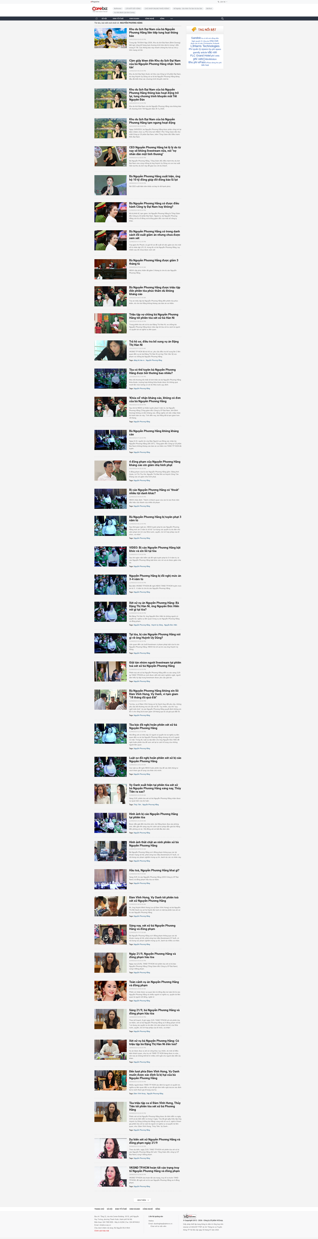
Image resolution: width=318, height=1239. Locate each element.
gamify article (200, 52)
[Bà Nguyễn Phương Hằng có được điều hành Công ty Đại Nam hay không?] (111, 212)
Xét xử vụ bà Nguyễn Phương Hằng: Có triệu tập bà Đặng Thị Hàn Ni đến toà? (154, 1042)
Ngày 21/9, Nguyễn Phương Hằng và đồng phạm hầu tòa (152, 955)
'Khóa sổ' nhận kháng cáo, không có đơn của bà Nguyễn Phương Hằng (155, 399)
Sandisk (196, 37)
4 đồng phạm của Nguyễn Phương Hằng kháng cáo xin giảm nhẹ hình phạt (154, 463)
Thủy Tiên (137, 805)
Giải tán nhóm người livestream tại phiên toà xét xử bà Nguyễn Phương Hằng (155, 664)
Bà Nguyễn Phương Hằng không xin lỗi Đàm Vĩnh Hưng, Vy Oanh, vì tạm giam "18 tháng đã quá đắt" (154, 694)
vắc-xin (212, 52)
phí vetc (215, 55)
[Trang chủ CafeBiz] (96, 18)
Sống (157, 1209)
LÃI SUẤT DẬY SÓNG (133, 8)
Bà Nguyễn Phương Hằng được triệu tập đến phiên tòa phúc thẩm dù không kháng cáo (154, 291)
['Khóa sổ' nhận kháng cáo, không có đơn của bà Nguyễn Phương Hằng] (111, 407)
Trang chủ (99, 1209)
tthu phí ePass (197, 62)
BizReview (117, 8)
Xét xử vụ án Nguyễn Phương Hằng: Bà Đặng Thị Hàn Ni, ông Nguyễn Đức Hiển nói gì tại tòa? (154, 606)
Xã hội (109, 1209)
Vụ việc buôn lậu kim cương (124, 12)
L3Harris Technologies (205, 46)
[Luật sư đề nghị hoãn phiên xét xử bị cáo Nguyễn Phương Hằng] (111, 767)
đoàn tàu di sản (197, 43)
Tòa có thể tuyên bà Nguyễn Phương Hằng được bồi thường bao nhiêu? (152, 371)
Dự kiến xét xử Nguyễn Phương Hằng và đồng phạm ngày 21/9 (154, 1141)
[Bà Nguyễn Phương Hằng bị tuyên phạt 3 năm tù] (111, 526)
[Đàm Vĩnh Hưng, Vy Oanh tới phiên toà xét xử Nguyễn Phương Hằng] (111, 906)
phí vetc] (199, 59)
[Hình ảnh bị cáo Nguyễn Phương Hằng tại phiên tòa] (111, 823)
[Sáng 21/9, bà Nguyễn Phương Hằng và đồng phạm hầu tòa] (111, 1019)
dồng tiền (215, 38)
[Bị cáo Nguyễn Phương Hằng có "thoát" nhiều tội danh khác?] (111, 499)
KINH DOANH (134, 18)
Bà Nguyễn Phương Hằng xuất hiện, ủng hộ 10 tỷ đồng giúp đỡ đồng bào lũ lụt (154, 178)
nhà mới (214, 41)
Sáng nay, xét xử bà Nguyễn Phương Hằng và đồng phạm (152, 927)
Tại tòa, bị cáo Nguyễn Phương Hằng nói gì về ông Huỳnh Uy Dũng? (154, 636)
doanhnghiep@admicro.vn (163, 1224)
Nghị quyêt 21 (197, 41)
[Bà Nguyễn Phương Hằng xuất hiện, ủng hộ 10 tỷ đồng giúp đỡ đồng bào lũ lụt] (111, 185)
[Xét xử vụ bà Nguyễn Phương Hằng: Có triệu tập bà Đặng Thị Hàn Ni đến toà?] (111, 1050)
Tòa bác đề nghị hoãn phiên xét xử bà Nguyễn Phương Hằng (153, 726)
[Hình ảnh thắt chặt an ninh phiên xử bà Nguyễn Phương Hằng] (111, 851)
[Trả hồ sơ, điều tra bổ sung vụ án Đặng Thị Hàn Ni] (111, 350)
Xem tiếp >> (137, 1199)
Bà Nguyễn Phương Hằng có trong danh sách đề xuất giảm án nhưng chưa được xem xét (154, 235)
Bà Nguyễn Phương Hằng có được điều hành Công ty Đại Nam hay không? (154, 205)
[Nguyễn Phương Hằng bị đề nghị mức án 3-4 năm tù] (111, 585)
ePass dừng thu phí (214, 63)
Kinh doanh (135, 1209)
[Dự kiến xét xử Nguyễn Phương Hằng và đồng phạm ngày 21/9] (111, 1148)
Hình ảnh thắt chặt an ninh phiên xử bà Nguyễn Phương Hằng (154, 844)
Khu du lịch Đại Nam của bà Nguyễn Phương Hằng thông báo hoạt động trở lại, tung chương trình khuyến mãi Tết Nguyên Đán (154, 94)
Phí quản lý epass (198, 49)
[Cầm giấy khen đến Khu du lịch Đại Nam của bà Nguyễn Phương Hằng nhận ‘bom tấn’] (111, 69)
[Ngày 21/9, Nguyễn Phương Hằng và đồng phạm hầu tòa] (111, 963)
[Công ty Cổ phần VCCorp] (189, 1215)
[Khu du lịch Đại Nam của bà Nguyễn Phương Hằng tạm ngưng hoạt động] (111, 128)
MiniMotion (211, 59)
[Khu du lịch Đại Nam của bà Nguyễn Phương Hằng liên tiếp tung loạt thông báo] (111, 38)
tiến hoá (205, 65)
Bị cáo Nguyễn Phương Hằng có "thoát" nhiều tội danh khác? (154, 491)
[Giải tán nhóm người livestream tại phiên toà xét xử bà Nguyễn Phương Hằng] (111, 671)
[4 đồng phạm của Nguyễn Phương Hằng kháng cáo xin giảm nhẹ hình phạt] (111, 471)
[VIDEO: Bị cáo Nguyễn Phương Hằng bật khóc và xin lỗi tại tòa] (111, 556)
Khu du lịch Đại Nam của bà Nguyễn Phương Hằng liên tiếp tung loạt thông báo (153, 33)
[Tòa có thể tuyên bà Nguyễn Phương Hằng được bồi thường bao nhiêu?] (111, 379)
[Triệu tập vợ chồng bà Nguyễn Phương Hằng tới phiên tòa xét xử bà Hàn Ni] (111, 323)
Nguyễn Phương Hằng (154, 360)
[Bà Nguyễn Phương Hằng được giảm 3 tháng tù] (111, 269)
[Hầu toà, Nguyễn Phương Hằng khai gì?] (111, 879)
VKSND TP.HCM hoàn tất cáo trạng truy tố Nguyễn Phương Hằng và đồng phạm (154, 1169)
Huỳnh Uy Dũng (157, 625)
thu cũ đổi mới (206, 38)
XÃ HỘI (104, 18)
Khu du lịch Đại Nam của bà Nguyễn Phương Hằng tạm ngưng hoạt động (152, 121)
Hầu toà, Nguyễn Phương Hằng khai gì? (154, 870)
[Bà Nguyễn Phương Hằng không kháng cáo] (111, 440)
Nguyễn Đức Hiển (170, 625)
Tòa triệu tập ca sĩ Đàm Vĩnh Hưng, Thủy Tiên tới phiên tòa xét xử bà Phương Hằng (155, 1106)
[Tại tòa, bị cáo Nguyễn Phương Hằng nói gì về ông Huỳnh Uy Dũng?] (111, 643)
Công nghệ (148, 1209)
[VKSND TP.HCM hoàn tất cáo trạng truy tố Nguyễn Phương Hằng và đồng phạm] (111, 1177)
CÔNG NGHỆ (149, 18)
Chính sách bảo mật (101, 1231)
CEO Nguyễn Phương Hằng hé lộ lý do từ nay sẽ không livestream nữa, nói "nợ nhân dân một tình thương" (155, 151)
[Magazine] (95, 2)
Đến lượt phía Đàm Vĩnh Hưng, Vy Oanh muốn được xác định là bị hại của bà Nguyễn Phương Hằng (154, 1075)
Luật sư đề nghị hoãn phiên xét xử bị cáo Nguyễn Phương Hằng (155, 759)
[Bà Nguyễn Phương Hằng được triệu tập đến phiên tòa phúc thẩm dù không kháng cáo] (111, 296)
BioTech (209, 8)
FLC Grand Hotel (200, 55)
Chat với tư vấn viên (158, 1226)
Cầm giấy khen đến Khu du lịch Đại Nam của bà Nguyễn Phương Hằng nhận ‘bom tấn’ (155, 64)
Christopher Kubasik (211, 43)
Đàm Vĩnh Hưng (139, 1094)
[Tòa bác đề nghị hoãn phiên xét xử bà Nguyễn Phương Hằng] (111, 734)
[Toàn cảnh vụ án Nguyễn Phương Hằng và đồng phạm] (111, 991)
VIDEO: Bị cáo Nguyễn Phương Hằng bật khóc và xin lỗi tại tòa (154, 549)
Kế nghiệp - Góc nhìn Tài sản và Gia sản (188, 8)
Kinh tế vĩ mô (121, 1209)
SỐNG (162, 18)
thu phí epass (215, 49)
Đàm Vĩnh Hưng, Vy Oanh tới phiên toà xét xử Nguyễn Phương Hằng (153, 899)
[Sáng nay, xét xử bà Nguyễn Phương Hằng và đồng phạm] (111, 934)
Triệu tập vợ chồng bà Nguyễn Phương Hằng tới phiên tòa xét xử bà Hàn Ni (153, 316)
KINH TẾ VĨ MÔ (118, 18)
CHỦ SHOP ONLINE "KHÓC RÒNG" (157, 8)
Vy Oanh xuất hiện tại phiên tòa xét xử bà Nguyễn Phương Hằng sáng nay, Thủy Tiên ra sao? (155, 788)
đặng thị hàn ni (139, 360)
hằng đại (206, 41)
